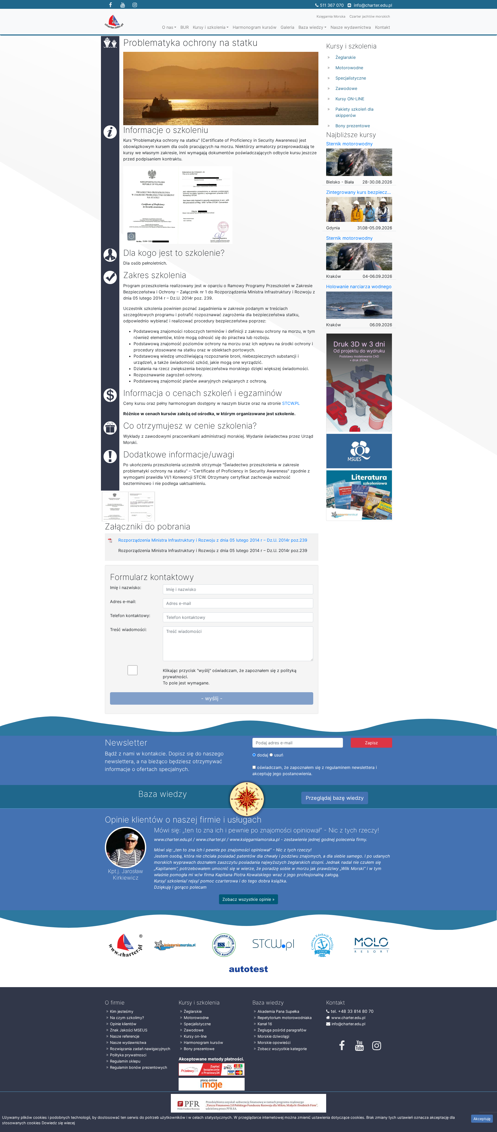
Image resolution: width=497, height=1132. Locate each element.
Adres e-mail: (123, 601)
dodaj (262, 755)
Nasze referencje (124, 1036)
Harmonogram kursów (254, 27)
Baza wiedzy (310, 27)
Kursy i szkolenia (209, 27)
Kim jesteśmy (121, 1011)
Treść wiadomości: (128, 629)
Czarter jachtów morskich (369, 16)
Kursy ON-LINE (349, 98)
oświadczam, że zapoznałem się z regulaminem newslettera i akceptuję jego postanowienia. (314, 770)
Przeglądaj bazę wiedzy (335, 798)
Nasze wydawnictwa (351, 27)
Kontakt (382, 27)
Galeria (287, 27)
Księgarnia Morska (331, 16)
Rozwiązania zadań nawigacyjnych (140, 1048)
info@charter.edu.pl (373, 5)
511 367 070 (332, 5)
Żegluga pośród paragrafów (282, 1030)
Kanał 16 (265, 1024)
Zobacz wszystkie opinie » (248, 899)
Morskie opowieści (274, 1042)
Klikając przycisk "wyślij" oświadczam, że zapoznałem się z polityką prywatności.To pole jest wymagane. (229, 676)
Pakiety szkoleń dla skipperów (354, 112)
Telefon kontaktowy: (130, 615)
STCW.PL (291, 403)
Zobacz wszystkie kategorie (282, 1048)
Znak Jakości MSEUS (128, 1030)
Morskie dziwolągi (273, 1036)
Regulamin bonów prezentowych (138, 1067)
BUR (184, 27)
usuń (278, 755)
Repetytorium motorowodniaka (285, 1017)
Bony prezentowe (352, 125)
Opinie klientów (123, 1024)
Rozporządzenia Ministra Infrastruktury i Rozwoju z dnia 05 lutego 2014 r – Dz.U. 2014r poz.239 (212, 540)
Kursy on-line (195, 1036)
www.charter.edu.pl (348, 1017)
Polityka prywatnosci (128, 1055)
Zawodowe (346, 88)
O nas (167, 27)
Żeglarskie (345, 57)
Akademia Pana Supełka (278, 1011)
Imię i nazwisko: (125, 587)
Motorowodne (349, 67)
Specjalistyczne (350, 78)
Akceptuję (482, 1118)
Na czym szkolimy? (127, 1017)
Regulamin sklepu (125, 1061)
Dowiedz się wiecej (58, 1123)
